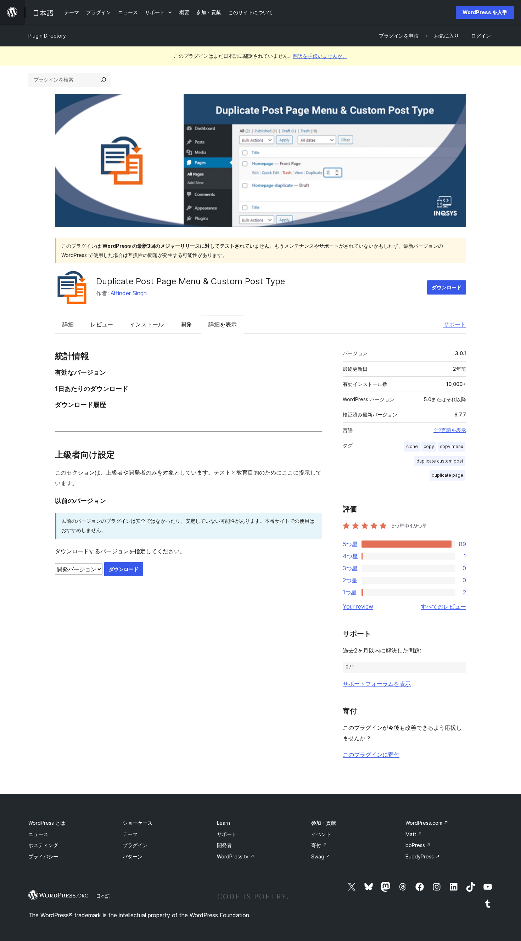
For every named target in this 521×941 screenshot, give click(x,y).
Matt (413, 834)
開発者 (224, 845)
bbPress (418, 845)
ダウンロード (446, 287)
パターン (132, 856)
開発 (186, 324)
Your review (358, 606)
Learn (223, 823)
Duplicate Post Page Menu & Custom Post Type (190, 281)
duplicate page (447, 475)
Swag (320, 856)
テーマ (130, 834)
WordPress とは (46, 823)
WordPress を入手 (485, 12)
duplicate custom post (439, 461)
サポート (454, 324)
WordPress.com (426, 823)
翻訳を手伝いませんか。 (320, 56)
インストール (147, 324)
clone (412, 446)
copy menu (451, 446)
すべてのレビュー (443, 606)
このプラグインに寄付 (371, 754)
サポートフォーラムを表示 (377, 683)
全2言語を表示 (449, 430)
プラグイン (135, 845)
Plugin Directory (47, 36)
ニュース (38, 834)
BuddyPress (422, 856)
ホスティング (43, 845)
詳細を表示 (222, 324)
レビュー (101, 324)
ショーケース (137, 823)
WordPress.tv (235, 856)
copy (429, 446)
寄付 (319, 845)
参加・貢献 (323, 823)
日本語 (103, 896)
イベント (321, 834)
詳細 (68, 324)
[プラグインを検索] (103, 80)
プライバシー (43, 856)
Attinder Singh (129, 293)
